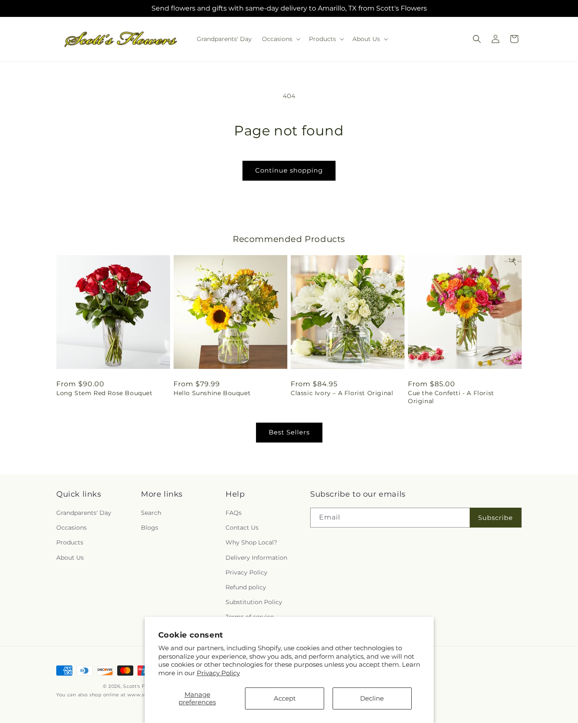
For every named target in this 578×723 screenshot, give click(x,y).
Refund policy (246, 587)
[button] (280, 39)
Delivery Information (256, 557)
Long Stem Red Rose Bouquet (104, 393)
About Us (70, 557)
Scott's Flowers (142, 686)
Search (151, 513)
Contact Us (242, 528)
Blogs (149, 528)
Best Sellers (289, 432)
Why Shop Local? (251, 543)
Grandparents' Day (83, 513)
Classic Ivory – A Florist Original (342, 393)
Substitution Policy (254, 602)
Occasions (71, 528)
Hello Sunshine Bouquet (211, 393)
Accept (285, 698)
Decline (372, 698)
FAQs (234, 513)
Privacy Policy (218, 673)
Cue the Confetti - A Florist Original (451, 396)
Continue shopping (289, 170)
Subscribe (495, 518)
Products (69, 543)
